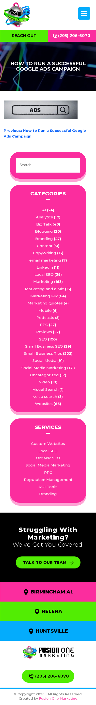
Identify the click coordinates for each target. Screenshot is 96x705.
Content (44, 245)
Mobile (45, 310)
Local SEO (44, 274)
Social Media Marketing (43, 367)
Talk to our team (44, 562)
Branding (44, 238)
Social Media (44, 360)
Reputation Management (48, 479)
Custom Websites (48, 443)
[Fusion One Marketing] (48, 652)
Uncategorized (44, 375)
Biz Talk (44, 224)
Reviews (44, 331)
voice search (45, 396)
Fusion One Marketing (58, 698)
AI (44, 210)
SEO (43, 339)
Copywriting (44, 253)
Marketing (43, 281)
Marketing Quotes (45, 303)
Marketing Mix (44, 296)
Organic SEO (48, 458)
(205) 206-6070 (74, 35)
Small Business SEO (44, 346)
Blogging (44, 231)
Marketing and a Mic (44, 289)
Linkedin (45, 267)
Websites (44, 403)
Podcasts (45, 317)
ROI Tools (48, 486)
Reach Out (24, 35)
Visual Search (46, 389)
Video (44, 382)
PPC (44, 324)
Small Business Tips (43, 353)
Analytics (44, 217)
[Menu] (84, 13)
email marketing (45, 260)
